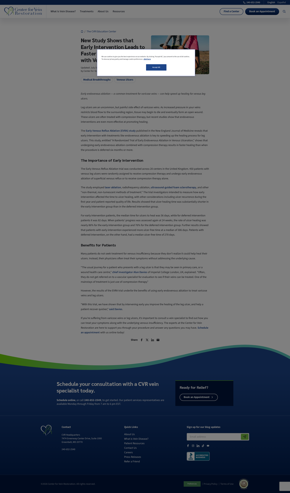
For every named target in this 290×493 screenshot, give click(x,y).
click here (147, 59)
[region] (146, 62)
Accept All (156, 67)
